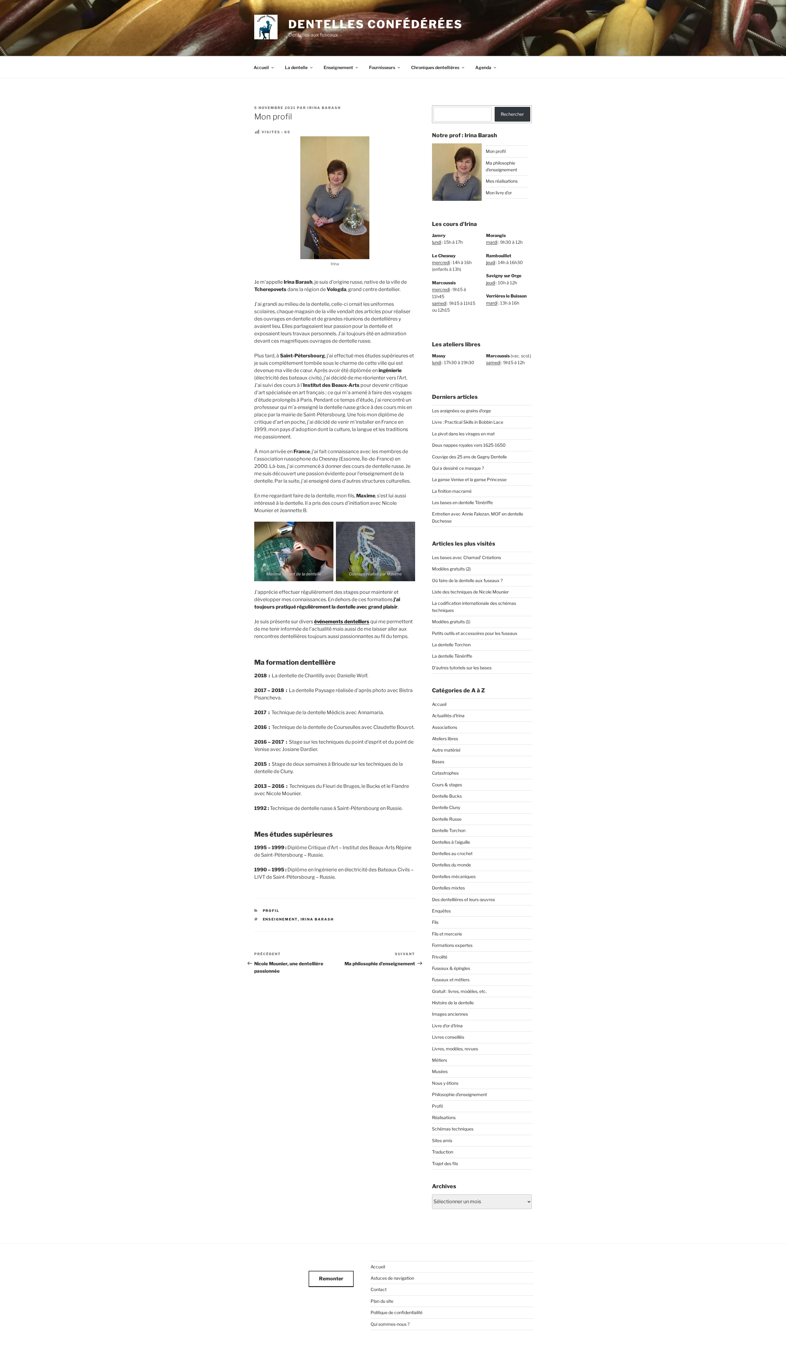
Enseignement (338, 67)
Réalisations (444, 1117)
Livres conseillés (448, 1037)
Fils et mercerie (447, 933)
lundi (436, 242)
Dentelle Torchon (448, 830)
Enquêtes (441, 910)
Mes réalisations (502, 181)
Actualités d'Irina (448, 715)
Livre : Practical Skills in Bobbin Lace (467, 422)
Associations (444, 727)
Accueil (261, 67)
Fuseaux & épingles (451, 968)
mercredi (441, 262)
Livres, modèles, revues (455, 1048)
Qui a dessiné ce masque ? (458, 468)
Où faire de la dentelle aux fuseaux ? (467, 580)
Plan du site (382, 1301)
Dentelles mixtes (448, 887)
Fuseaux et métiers (450, 979)
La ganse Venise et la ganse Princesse (469, 479)
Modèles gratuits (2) (451, 568)
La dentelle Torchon (451, 644)
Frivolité (439, 956)
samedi (439, 303)
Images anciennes (450, 1014)
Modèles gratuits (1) (451, 621)
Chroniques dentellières (435, 67)
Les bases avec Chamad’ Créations (466, 557)
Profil (271, 911)
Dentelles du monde (451, 864)
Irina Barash (324, 108)
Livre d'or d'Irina (447, 1025)
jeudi (490, 262)
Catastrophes (445, 773)
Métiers (439, 1060)
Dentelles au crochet (452, 853)
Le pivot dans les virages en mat (463, 433)
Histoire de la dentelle (453, 1002)
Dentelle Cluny (446, 807)
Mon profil (496, 151)
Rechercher (512, 114)
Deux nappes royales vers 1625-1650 (469, 445)
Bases (438, 761)
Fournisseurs (382, 67)
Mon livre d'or (499, 192)
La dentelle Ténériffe (452, 656)
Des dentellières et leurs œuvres (463, 899)
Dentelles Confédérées (375, 24)
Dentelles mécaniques (454, 876)
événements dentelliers (341, 622)
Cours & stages (447, 784)
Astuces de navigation (392, 1278)
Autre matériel (446, 750)
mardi (491, 242)
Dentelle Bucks (447, 796)
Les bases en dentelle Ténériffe (462, 502)
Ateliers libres (445, 738)
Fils (435, 922)
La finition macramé (452, 491)
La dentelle (296, 67)
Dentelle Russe (446, 819)
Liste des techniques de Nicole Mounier (470, 591)
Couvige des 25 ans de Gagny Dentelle (469, 456)
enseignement (280, 919)
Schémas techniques (452, 1128)
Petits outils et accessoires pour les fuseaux (474, 633)
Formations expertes (452, 945)
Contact (379, 1289)
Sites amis (442, 1140)
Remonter (331, 1279)
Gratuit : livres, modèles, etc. (459, 991)
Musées (440, 1071)
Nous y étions (445, 1083)
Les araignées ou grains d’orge (461, 410)
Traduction (442, 1151)
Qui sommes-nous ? (390, 1324)
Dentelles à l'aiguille (451, 842)
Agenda (483, 67)
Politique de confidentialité (396, 1312)
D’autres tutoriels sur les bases (462, 667)
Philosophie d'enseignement (459, 1094)
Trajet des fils (445, 1163)
